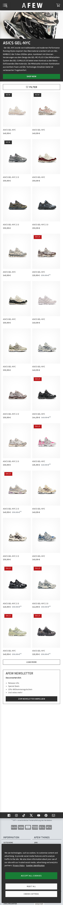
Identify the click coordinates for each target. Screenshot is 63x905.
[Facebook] (9, 815)
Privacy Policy (19, 865)
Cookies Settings (31, 894)
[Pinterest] (46, 815)
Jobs (36, 843)
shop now (31, 76)
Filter (33, 87)
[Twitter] (31, 815)
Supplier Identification (35, 865)
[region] (31, 873)
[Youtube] (38, 815)
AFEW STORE (32, 5)
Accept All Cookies (31, 875)
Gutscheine (8, 843)
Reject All (31, 886)
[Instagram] (16, 815)
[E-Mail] (53, 815)
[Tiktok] (24, 815)
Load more (31, 662)
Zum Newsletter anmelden (31, 699)
